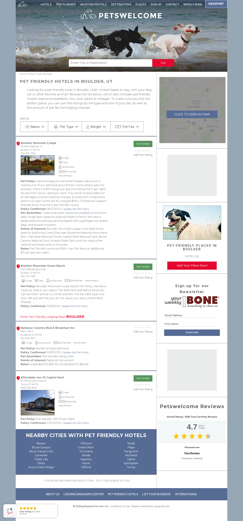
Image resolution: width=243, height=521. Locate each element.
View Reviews (192, 453)
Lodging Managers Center (84, 494)
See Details (142, 143)
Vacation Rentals (93, 4)
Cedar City (41, 459)
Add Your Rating (143, 154)
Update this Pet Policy (76, 209)
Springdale (131, 463)
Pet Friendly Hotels (123, 494)
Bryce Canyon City (41, 451)
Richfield (131, 455)
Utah (39, 74)
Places (141, 4)
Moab (131, 443)
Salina (131, 459)
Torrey (131, 467)
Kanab (86, 455)
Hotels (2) (192, 256)
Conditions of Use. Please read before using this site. (140, 506)
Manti (86, 463)
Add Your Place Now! (192, 265)
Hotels (46, 4)
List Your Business (156, 494)
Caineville (41, 455)
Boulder (47, 74)
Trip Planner (66, 4)
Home (23, 74)
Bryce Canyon (41, 447)
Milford (86, 467)
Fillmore (86, 443)
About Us (52, 494)
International (186, 494)
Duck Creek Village (41, 467)
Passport (216, 3)
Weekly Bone (192, 4)
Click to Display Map (192, 114)
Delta (41, 463)
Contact (172, 4)
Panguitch (131, 451)
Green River (86, 447)
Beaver (41, 443)
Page (131, 447)
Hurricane (86, 451)
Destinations (121, 4)
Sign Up (156, 4)
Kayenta (86, 459)
